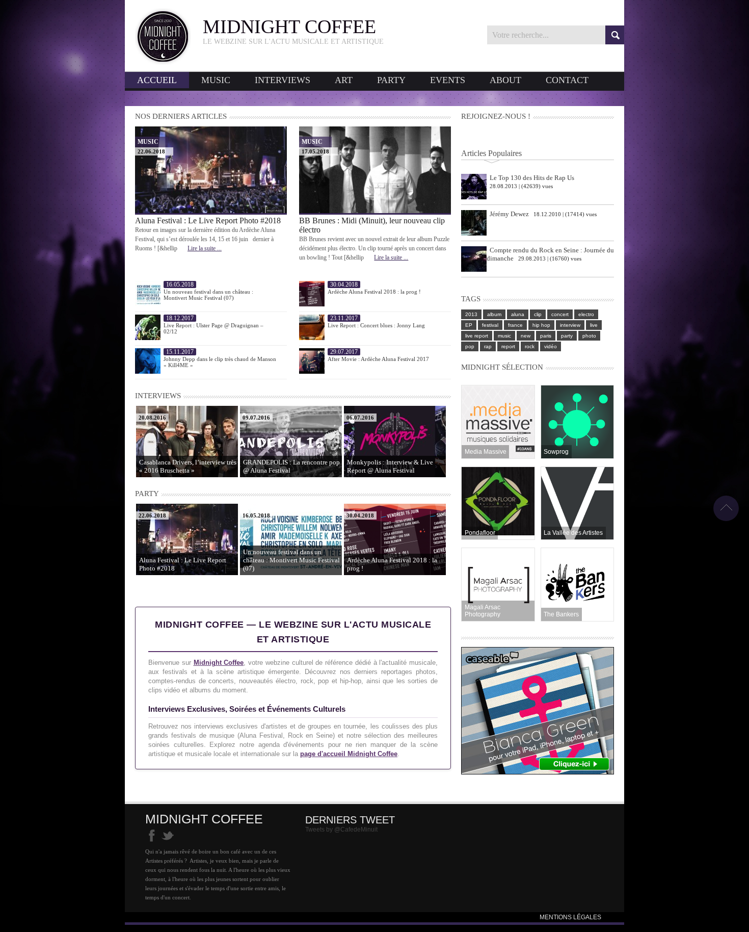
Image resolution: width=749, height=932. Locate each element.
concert (560, 314)
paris (545, 336)
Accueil (157, 80)
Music (215, 80)
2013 (471, 314)
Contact (567, 80)
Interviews (282, 80)
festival (490, 325)
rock (529, 346)
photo (589, 336)
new (525, 336)
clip (538, 314)
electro (586, 314)
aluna (517, 314)
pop (469, 346)
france (515, 325)
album (494, 314)
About (505, 80)
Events (447, 80)
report (508, 346)
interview (570, 325)
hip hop (541, 325)
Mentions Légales (570, 917)
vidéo (550, 346)
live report (476, 336)
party (567, 336)
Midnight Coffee (219, 662)
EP (468, 325)
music (504, 336)
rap (488, 346)
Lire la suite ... (205, 248)
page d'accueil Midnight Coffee (348, 754)
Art (344, 80)
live (594, 325)
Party (391, 80)
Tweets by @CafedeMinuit (341, 829)
